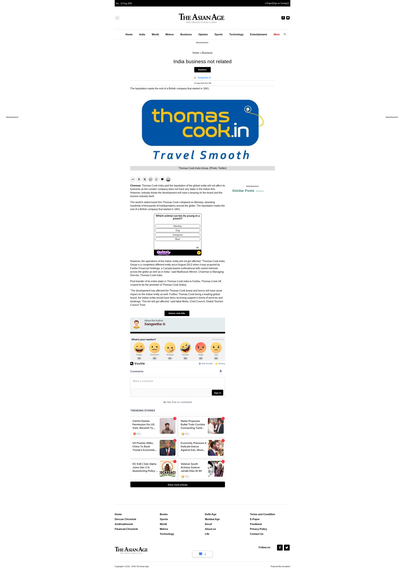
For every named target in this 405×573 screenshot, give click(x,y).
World (155, 34)
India (142, 34)
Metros (169, 34)
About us (210, 529)
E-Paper (255, 519)
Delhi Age (210, 514)
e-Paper (268, 3)
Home (129, 34)
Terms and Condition (262, 514)
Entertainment (258, 34)
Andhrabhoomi (124, 524)
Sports (219, 34)
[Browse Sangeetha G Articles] (136, 324)
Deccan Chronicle (125, 519)
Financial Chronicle (126, 529)
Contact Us (256, 534)
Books (164, 514)
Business (186, 34)
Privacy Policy (258, 529)
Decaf (208, 524)
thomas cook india (176, 313)
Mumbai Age (212, 519)
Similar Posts (243, 191)
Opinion (203, 34)
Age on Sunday (280, 3)
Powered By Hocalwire (280, 566)
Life (207, 534)
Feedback (256, 524)
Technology (236, 34)
